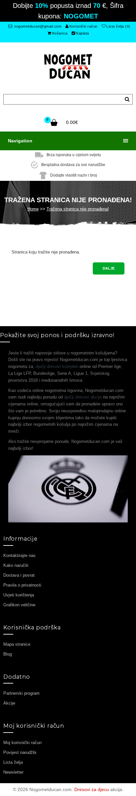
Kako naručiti (15, 565)
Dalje (109, 268)
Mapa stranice (16, 644)
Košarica (60, 33)
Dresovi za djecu (91, 789)
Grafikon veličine (19, 604)
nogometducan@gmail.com (37, 26)
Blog (7, 654)
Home (33, 208)
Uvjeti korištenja (18, 594)
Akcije (9, 703)
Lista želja (13, 762)
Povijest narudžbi (19, 752)
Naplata (82, 33)
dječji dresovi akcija (83, 397)
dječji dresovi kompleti (57, 366)
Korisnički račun (83, 26)
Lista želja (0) (118, 26)
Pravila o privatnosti (22, 585)
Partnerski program (21, 693)
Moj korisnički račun (22, 742)
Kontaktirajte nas (19, 555)
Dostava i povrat (19, 575)
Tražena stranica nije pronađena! (78, 208)
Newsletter (13, 772)
